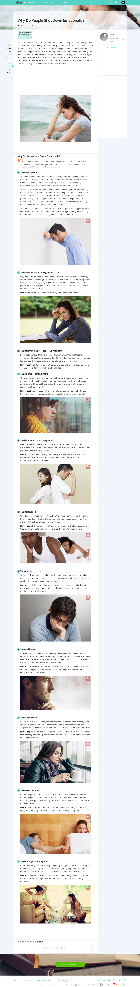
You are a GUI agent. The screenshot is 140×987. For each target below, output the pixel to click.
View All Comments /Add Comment (55, 948)
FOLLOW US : (102, 980)
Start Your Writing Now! (70, 964)
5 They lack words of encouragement (9, 54)
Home (15, 980)
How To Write (62, 980)
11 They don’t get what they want (9, 73)
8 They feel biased (9, 63)
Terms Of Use (27, 980)
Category (43, 2)
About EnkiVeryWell (44, 980)
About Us (54, 2)
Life (21, 25)
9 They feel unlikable (9, 66)
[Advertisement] (55, 80)
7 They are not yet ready (9, 60)
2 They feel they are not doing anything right (9, 45)
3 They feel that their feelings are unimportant (9, 48)
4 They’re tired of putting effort (9, 51)
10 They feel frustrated (9, 69)
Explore (63, 2)
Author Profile (112, 47)
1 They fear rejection (9, 42)
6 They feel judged (9, 57)
